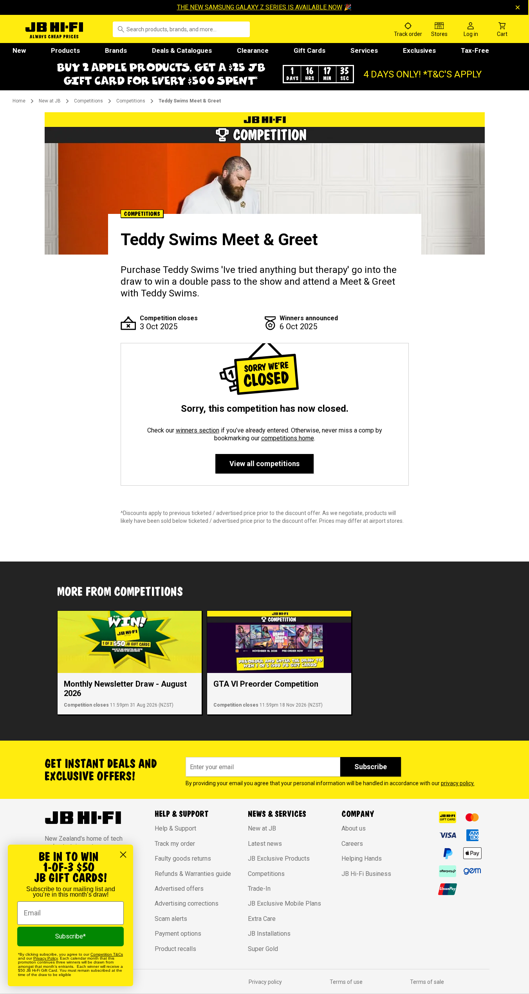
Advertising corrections (186, 903)
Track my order (175, 843)
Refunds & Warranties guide (193, 873)
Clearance (253, 50)
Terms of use (346, 982)
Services (364, 50)
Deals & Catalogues (182, 50)
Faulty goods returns (183, 858)
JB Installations (269, 933)
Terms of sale (427, 982)
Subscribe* (70, 936)
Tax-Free (475, 50)
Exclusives (419, 50)
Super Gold (263, 949)
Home (19, 101)
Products (65, 50)
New (19, 50)
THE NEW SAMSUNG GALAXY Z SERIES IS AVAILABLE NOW (259, 7)
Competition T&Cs (106, 954)
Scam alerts (171, 918)
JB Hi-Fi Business (366, 873)
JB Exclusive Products (279, 858)
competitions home (287, 438)
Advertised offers (179, 888)
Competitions (88, 101)
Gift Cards (309, 50)
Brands (116, 50)
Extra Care (262, 918)
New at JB (50, 101)
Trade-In (259, 888)
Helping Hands (361, 858)
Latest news (265, 843)
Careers (352, 843)
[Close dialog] (123, 854)
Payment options (178, 933)
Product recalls (175, 949)
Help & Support (175, 828)
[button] (265, 74)
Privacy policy (265, 982)
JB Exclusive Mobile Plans (284, 903)
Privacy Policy (45, 958)
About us (353, 828)
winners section (197, 430)
